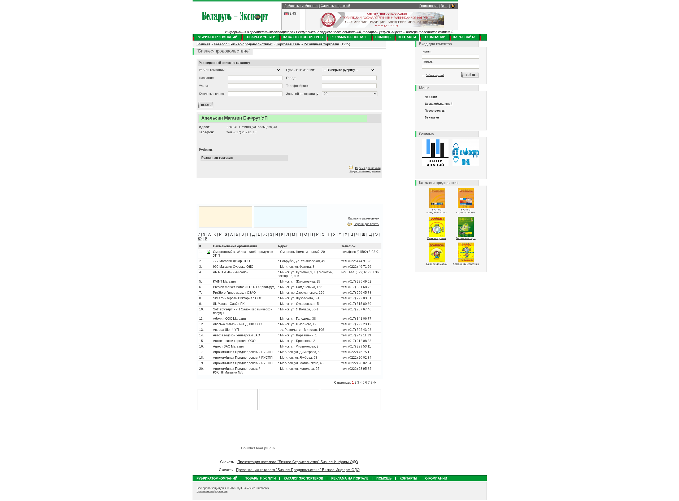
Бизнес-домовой (436, 263)
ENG (292, 13)
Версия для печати (368, 168)
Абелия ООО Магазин (229, 318)
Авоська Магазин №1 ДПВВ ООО (237, 324)
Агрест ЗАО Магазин (228, 346)
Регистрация (428, 6)
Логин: (427, 51)
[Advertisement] (263, 191)
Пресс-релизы (435, 110)
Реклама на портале (349, 37)
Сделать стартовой (335, 6)
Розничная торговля (321, 44)
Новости (431, 96)
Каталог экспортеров (303, 37)
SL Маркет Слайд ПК (229, 304)
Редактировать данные (365, 171)
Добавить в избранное (301, 6)
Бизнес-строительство (465, 211)
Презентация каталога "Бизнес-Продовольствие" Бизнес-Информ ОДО (298, 470)
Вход (444, 6)
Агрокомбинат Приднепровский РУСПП (243, 352)
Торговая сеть (288, 44)
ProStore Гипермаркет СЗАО (234, 293)
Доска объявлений (438, 103)
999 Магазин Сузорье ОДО (233, 267)
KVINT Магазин (224, 281)
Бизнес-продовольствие (436, 211)
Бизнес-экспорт (466, 238)
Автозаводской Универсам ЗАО (236, 335)
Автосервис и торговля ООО (234, 341)
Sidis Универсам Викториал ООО (237, 298)
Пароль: (428, 61)
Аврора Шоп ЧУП (226, 330)
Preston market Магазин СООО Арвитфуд (244, 287)
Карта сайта (464, 37)
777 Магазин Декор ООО (231, 261)
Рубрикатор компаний (217, 37)
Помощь (383, 37)
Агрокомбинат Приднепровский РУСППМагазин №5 (236, 370)
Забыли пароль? (435, 75)
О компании (435, 37)
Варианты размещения (363, 218)
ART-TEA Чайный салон (231, 272)
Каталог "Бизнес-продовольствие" (243, 44)
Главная (203, 44)
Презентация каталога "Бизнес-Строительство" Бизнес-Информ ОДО (297, 462)
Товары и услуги (260, 37)
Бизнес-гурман (436, 238)
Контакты (407, 37)
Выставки (432, 117)
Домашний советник (466, 263)
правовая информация (212, 491)
